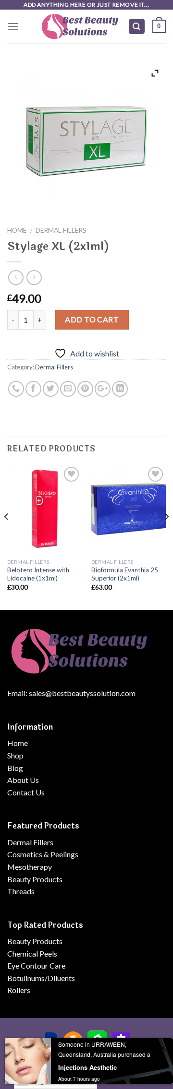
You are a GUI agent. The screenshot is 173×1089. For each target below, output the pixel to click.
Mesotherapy (29, 866)
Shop (15, 755)
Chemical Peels (32, 953)
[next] (166, 536)
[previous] (7, 536)
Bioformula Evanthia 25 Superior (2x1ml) (124, 574)
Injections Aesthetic (87, 1067)
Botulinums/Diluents (41, 977)
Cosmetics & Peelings (42, 854)
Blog (15, 767)
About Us (23, 779)
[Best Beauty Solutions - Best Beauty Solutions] (80, 26)
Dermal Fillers (61, 230)
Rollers (18, 989)
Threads (21, 891)
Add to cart (92, 319)
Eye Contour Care (36, 965)
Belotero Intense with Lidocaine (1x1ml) (38, 574)
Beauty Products (34, 879)
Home (16, 230)
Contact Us (26, 792)
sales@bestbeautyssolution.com (82, 693)
